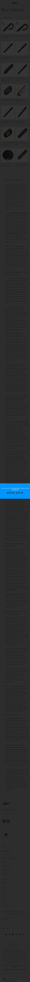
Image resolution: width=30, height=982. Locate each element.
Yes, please (11, 492)
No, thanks (19, 492)
